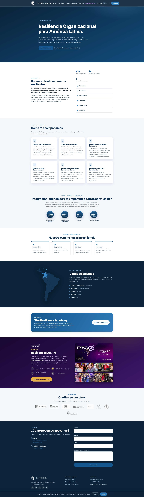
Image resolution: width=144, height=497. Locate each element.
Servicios (61, 3)
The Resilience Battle (70, 482)
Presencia (74, 3)
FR (106, 3)
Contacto (99, 3)
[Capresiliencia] (41, 3)
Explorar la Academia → (101, 322)
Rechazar (95, 494)
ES (104, 3)
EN (109, 3)
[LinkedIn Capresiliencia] (32, 487)
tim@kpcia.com (37, 442)
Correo (75, 442)
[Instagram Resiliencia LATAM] (43, 487)
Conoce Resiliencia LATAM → (41, 379)
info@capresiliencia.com (40, 440)
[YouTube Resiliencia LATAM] (46, 487)
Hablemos (115, 3)
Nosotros (54, 3)
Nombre (76, 427)
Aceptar (104, 494)
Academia (81, 3)
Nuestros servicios (46, 48)
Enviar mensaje (93, 465)
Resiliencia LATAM (90, 3)
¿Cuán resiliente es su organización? (67, 48)
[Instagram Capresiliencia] (36, 487)
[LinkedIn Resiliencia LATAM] (39, 487)
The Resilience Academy (71, 484)
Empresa (76, 435)
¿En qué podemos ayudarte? (81, 450)
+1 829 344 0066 (38, 448)
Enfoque (67, 3)
